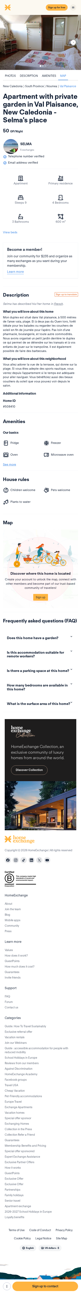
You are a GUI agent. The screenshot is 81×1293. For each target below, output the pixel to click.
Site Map (61, 1238)
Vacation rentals (15, 1037)
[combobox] (28, 1248)
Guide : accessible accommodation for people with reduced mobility (36, 1050)
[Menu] (73, 7)
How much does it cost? (19, 966)
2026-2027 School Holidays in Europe (28, 1211)
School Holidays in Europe (21, 1057)
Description (29, 75)
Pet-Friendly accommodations (23, 1096)
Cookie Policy (22, 1238)
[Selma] (11, 146)
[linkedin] (31, 860)
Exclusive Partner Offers (19, 1162)
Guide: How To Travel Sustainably (25, 1026)
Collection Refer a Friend (20, 1134)
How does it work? (16, 955)
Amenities (49, 75)
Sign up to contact (45, 1286)
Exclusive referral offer (18, 1031)
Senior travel (12, 1200)
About (8, 903)
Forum (9, 1001)
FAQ (7, 996)
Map (63, 75)
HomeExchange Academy (21, 1074)
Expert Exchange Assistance (22, 1156)
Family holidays (14, 1195)
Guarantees (12, 972)
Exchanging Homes (17, 1123)
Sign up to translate (66, 294)
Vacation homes (15, 1112)
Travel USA (11, 1085)
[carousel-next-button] (73, 42)
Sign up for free (56, 7)
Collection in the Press (18, 1129)
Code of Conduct (40, 1230)
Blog (7, 914)
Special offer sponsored (20, 1151)
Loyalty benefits (14, 1217)
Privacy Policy (64, 1230)
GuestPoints (12, 961)
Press (8, 931)
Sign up (40, 597)
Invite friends (13, 977)
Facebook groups (16, 1079)
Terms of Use (17, 1230)
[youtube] (47, 860)
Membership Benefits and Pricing (25, 1145)
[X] (39, 860)
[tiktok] (23, 860)
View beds (10, 232)
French (58, 304)
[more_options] (7, 1286)
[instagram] (16, 860)
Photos (10, 75)
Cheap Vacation (15, 1090)
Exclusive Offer (14, 1178)
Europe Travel (13, 1101)
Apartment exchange (18, 1206)
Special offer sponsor (18, 1118)
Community (12, 925)
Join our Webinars (16, 1042)
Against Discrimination (18, 1068)
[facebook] (8, 860)
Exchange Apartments (18, 1107)
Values (9, 950)
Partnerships (12, 1189)
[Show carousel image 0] (40, 42)
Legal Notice (43, 1238)
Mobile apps (12, 920)
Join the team (13, 909)
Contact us (11, 1007)
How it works (13, 1167)
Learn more (15, 272)
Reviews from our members (22, 1063)
